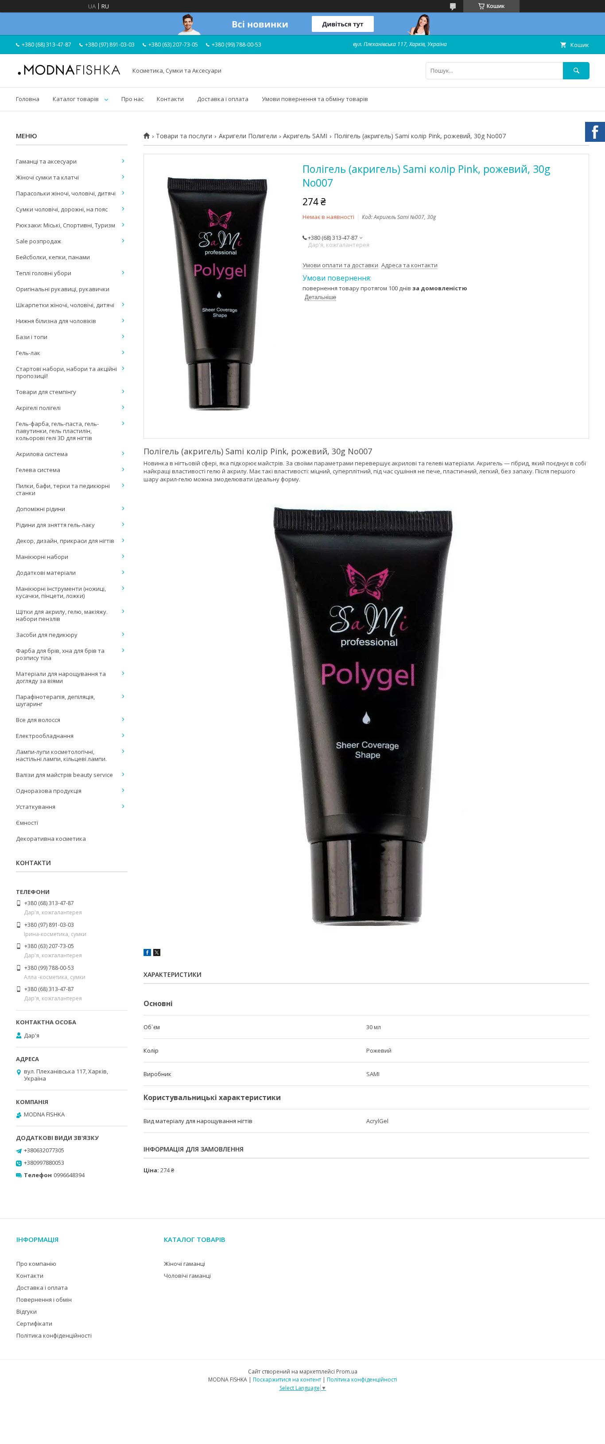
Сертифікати (34, 1323)
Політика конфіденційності (54, 1335)
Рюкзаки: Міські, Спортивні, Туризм (65, 225)
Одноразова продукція (48, 791)
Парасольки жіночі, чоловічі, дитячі (66, 193)
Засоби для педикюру (47, 635)
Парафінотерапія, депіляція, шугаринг (55, 700)
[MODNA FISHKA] (69, 74)
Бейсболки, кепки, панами (53, 257)
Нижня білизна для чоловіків (56, 321)
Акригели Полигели (248, 136)
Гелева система (38, 470)
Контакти (170, 99)
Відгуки (26, 1311)
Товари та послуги (184, 136)
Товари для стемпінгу (46, 392)
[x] (156, 954)
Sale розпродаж (38, 241)
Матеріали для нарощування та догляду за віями (61, 677)
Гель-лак (28, 353)
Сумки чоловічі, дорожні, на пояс (62, 209)
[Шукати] (576, 70)
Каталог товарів (76, 99)
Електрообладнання (45, 736)
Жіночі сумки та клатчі (47, 177)
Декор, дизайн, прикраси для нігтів (65, 541)
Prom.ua (346, 1371)
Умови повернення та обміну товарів (315, 99)
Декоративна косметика (51, 839)
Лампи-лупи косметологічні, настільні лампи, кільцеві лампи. (61, 755)
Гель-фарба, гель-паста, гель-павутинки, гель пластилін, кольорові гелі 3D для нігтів (57, 431)
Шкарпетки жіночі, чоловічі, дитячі (65, 305)
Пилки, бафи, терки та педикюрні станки (63, 489)
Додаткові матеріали (46, 573)
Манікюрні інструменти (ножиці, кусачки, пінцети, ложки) (61, 592)
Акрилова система (42, 454)
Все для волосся (38, 720)
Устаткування (35, 807)
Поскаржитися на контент (287, 1379)
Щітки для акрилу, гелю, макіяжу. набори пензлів (62, 615)
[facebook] (147, 954)
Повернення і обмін (44, 1300)
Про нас (132, 99)
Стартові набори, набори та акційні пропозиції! (66, 372)
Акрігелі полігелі (38, 408)
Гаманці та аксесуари (46, 161)
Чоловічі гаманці (187, 1276)
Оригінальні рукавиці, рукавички (62, 289)
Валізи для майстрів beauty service (64, 775)
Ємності (27, 823)
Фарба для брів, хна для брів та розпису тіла (60, 654)
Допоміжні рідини (40, 509)
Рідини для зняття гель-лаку (55, 525)
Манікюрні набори (42, 557)
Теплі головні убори (43, 273)
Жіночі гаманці (184, 1264)
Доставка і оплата (222, 99)
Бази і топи (31, 337)
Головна (27, 99)
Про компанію (36, 1264)
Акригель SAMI (305, 136)
